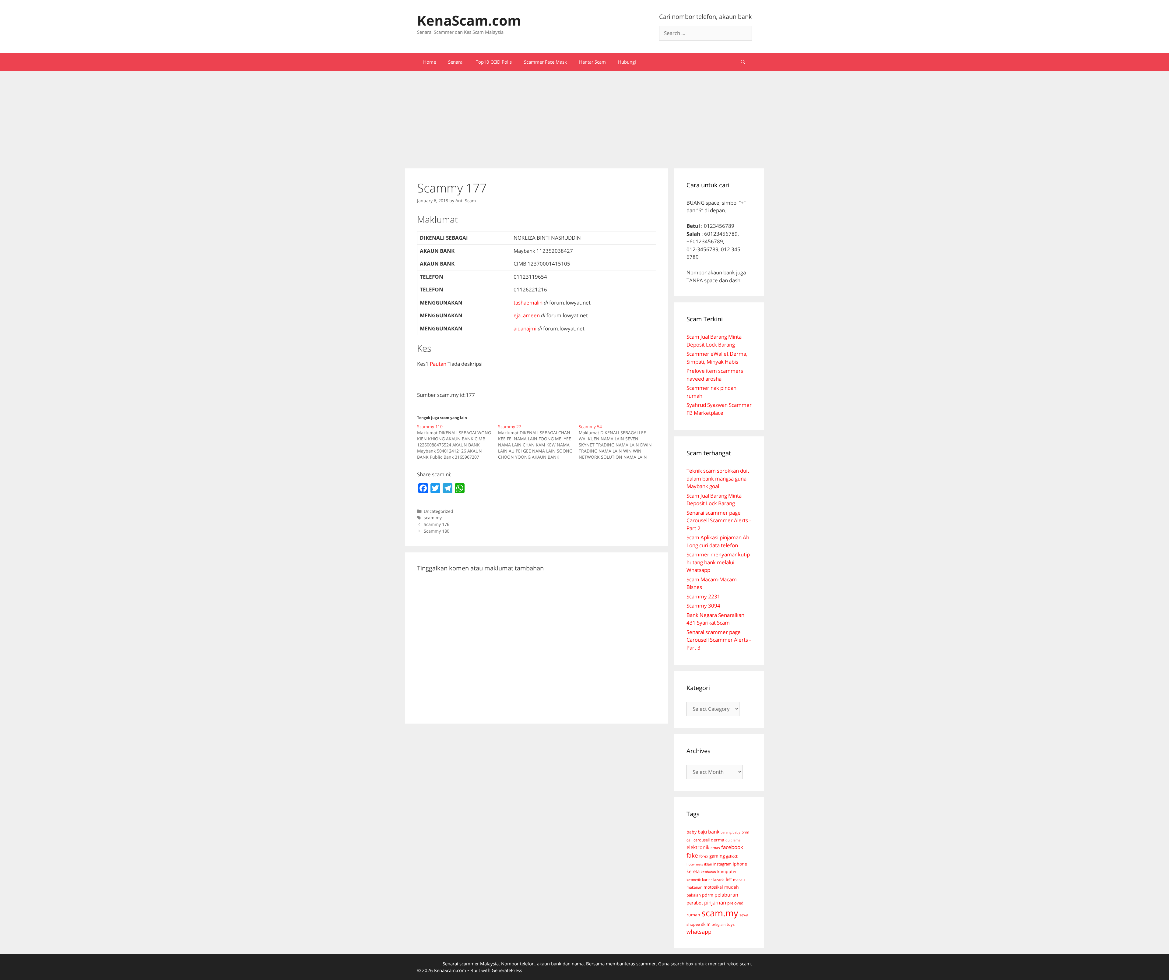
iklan (708, 864)
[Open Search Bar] (743, 62)
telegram (718, 924)
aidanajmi (525, 328)
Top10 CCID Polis (494, 62)
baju (702, 831)
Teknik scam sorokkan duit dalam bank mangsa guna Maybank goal (717, 478)
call (689, 839)
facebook (732, 847)
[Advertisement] (584, 116)
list (729, 879)
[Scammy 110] (457, 442)
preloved (735, 903)
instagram (722, 864)
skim (706, 924)
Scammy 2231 (703, 596)
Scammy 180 (436, 531)
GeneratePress (507, 970)
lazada (719, 879)
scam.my (433, 517)
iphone (740, 864)
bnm (745, 832)
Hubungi (627, 62)
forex (703, 856)
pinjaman (715, 902)
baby (691, 832)
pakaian (693, 895)
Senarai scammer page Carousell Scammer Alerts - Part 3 (718, 640)
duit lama (732, 840)
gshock (732, 856)
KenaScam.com (469, 20)
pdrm (707, 895)
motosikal (713, 887)
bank (713, 831)
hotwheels (694, 864)
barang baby (730, 832)
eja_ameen (527, 315)
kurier (707, 879)
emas (715, 847)
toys (731, 924)
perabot (694, 903)
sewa (743, 915)
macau (739, 879)
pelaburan (726, 894)
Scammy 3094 (703, 605)
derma (717, 840)
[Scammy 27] (538, 442)
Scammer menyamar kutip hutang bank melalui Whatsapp (718, 562)
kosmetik (693, 880)
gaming (717, 856)
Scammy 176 (436, 524)
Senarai (456, 62)
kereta (693, 871)
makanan (694, 887)
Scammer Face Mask (545, 62)
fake (692, 855)
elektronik (697, 847)
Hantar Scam (592, 62)
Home (429, 62)
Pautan (438, 363)
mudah (731, 887)
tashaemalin (528, 302)
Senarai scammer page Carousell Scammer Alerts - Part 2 (718, 520)
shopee (693, 924)
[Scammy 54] (619, 442)
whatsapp (698, 931)
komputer (727, 871)
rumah (693, 915)
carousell (701, 840)
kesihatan (708, 871)
